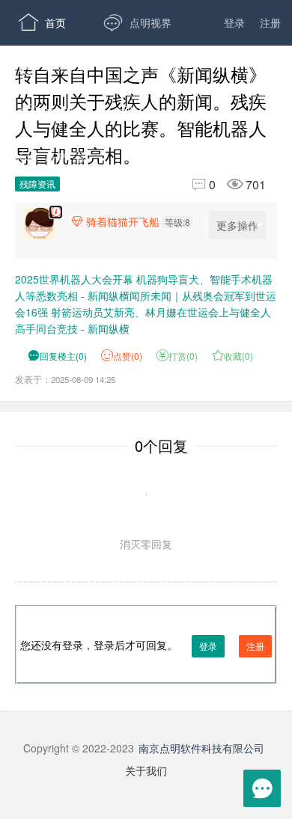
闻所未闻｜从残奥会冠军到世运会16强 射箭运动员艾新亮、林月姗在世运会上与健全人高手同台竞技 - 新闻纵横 (145, 312)
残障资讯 (37, 183)
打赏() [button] (177, 355)
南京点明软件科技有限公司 (201, 747)
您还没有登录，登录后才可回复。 (142, 644)
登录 (234, 22)
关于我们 (146, 770)
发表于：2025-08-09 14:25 (65, 379)
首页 (42, 22)
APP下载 (52, 157)
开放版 (142, 112)
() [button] (57, 355)
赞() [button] (127, 355)
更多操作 (237, 225)
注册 (270, 22)
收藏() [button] (232, 355)
